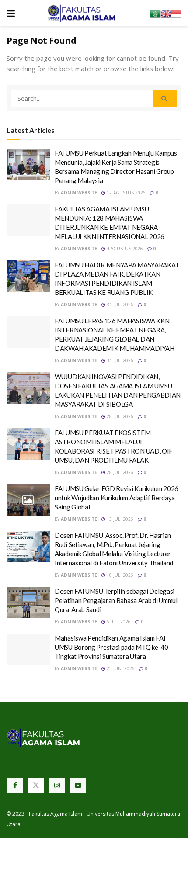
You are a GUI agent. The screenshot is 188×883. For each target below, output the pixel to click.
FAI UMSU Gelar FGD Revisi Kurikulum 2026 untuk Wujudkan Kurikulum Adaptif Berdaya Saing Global (116, 498)
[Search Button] (165, 98)
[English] (165, 13)
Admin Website (79, 193)
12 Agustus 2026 (125, 193)
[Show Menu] (11, 13)
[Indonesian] (176, 13)
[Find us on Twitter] (36, 785)
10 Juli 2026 (119, 575)
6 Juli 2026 (118, 622)
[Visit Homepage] (82, 13)
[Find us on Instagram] (57, 785)
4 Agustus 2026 (124, 249)
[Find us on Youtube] (78, 785)
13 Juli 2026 (119, 519)
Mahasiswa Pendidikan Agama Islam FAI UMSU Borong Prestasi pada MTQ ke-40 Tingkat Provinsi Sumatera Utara (111, 647)
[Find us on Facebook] (15, 785)
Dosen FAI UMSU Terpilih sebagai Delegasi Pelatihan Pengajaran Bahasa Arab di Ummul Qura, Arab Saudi (116, 600)
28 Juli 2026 (119, 416)
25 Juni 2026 (120, 668)
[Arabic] (155, 13)
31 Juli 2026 (119, 304)
